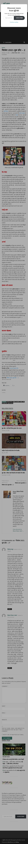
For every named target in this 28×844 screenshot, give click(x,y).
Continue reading (14, 22)
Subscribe (19, 18)
